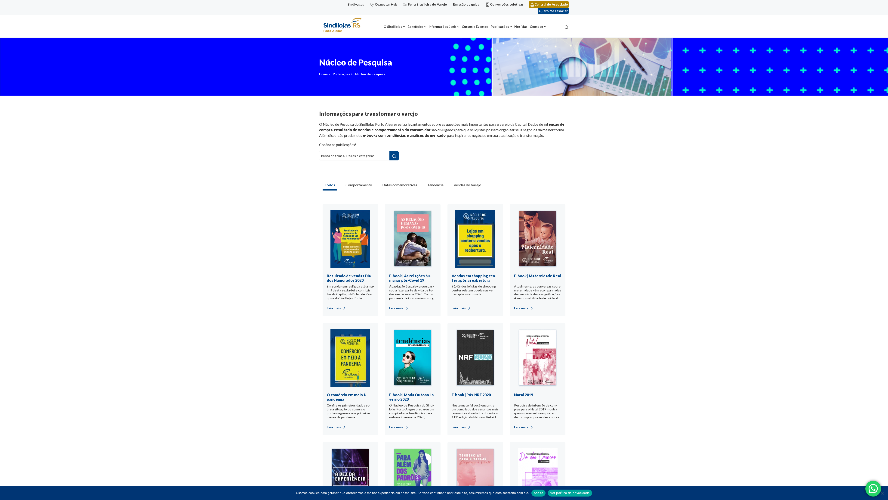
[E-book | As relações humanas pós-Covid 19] (417, 266)
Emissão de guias (466, 4)
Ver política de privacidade (570, 493)
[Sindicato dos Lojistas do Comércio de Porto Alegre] (342, 25)
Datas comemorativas (399, 185)
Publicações (500, 26)
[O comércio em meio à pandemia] (354, 385)
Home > (324, 74)
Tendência (435, 185)
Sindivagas (356, 4)
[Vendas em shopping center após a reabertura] (479, 266)
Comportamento (358, 185)
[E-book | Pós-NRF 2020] (479, 385)
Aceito (538, 493)
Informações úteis (442, 26)
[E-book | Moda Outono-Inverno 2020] (417, 385)
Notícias (520, 26)
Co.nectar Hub (386, 4)
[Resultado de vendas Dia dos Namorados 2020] (354, 266)
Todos (329, 185)
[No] (882, 493)
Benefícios (415, 26)
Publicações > (343, 74)
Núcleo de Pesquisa (370, 74)
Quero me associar (553, 11)
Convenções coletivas (507, 4)
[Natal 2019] (542, 385)
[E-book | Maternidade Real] (542, 266)
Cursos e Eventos (475, 26)
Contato (536, 26)
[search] (394, 155)
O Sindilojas (393, 26)
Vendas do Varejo (467, 185)
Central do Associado (551, 4)
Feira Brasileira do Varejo (427, 4)
